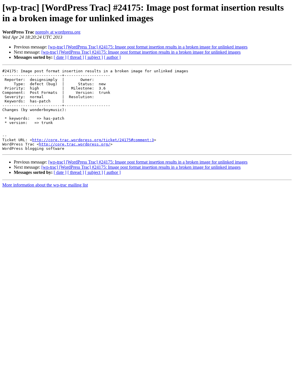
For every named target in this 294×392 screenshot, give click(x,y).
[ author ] (112, 57)
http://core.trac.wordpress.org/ (74, 144)
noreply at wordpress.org (57, 32)
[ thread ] (75, 57)
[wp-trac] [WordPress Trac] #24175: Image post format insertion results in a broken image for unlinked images (147, 46)
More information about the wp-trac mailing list (45, 185)
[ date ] (60, 57)
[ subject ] (94, 57)
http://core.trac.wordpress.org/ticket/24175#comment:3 (93, 140)
